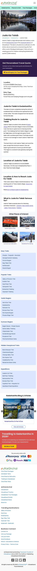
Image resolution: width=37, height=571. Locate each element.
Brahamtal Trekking (8, 289)
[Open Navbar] (34, 3)
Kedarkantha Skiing (27, 244)
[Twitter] (20, 560)
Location (7, 82)
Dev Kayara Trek (7, 357)
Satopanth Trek (8, 286)
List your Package (6, 534)
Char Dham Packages (7, 471)
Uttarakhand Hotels (6, 497)
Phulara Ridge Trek (8, 315)
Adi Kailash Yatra (6, 474)
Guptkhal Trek (7, 383)
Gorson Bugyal (7, 260)
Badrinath (11, 523)
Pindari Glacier (15, 326)
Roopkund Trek (7, 336)
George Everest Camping (10, 258)
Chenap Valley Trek (8, 355)
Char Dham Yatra (6, 481)
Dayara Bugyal (7, 268)
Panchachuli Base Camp (10, 339)
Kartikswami (6, 265)
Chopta (5, 255)
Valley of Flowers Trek (9, 279)
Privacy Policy (5, 544)
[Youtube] (24, 560)
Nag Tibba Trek (7, 263)
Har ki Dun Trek (7, 302)
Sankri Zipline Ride (10, 228)
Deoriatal (17, 255)
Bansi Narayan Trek (8, 350)
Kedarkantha (6, 8)
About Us (3, 502)
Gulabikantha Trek (8, 360)
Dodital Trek (6, 281)
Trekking (18, 208)
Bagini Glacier (6, 326)
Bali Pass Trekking (8, 376)
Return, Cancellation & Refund (10, 541)
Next (35, 411)
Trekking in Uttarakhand (8, 479)
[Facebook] (12, 560)
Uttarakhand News (6, 500)
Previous (2, 411)
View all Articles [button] (18, 427)
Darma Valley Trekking (9, 328)
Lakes (6, 208)
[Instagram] (16, 560)
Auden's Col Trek (8, 373)
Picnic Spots (12, 208)
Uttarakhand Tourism (7, 492)
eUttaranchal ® (22, 564)
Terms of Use (14, 544)
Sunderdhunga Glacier (9, 334)
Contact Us (4, 531)
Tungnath (11, 255)
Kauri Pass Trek (7, 284)
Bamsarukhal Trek (8, 378)
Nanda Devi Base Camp (9, 362)
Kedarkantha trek (12, 43)
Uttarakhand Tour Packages (9, 495)
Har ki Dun (4, 513)
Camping (19, 205)
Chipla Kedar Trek (8, 331)
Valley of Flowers (6, 510)
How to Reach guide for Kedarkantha (17, 189)
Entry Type (7, 92)
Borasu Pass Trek (8, 310)
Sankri (27, 228)
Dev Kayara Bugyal (8, 313)
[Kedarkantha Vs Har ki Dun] (18, 409)
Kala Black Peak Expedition (10, 386)
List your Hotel (5, 536)
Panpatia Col (15, 383)
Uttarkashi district (25, 43)
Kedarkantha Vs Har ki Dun (14, 421)
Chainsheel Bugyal (8, 352)
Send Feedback (5, 539)
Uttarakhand (5, 38)
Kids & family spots (27, 205)
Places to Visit (16, 8)
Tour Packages (27, 8)
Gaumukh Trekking (8, 292)
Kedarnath (4, 523)
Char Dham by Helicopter (8, 476)
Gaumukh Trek (5, 521)
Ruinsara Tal (6, 307)
